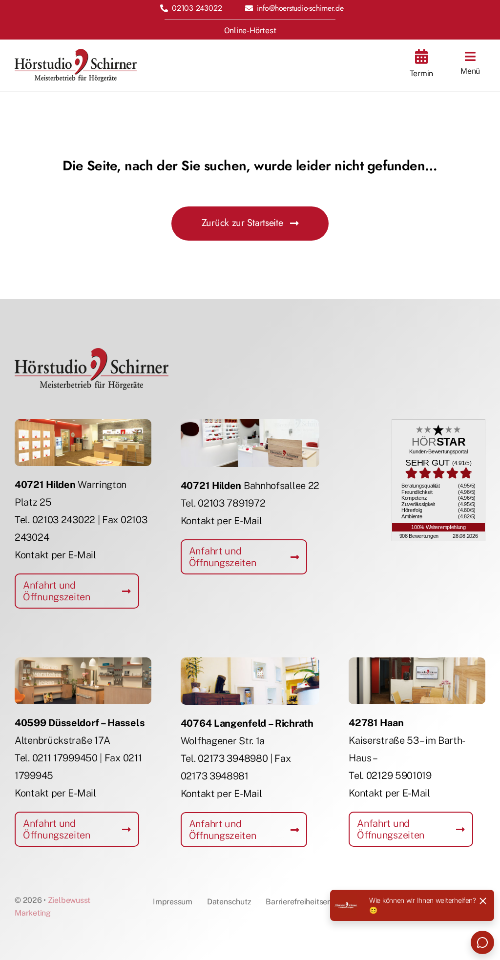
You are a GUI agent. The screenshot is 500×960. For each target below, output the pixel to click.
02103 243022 (63, 520)
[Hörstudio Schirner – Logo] (76, 54)
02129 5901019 (399, 775)
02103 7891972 (231, 503)
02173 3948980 (233, 758)
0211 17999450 (65, 758)
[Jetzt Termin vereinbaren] (421, 65)
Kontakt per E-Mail (55, 555)
